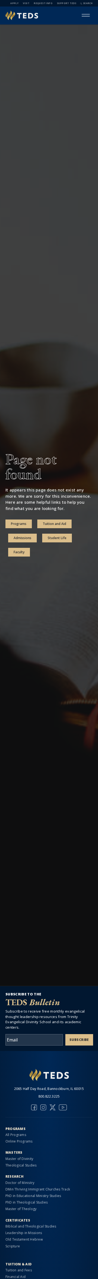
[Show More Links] (86, 15)
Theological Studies (21, 1165)
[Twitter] (53, 1107)
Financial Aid (15, 1276)
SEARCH (88, 3)
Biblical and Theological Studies (30, 1226)
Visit (26, 3)
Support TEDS (66, 3)
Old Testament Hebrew (24, 1239)
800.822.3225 (49, 1096)
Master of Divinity (19, 1158)
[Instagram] (43, 1107)
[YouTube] (63, 1107)
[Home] (21, 15)
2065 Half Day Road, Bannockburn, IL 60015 (49, 1088)
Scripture (12, 1246)
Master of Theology (20, 1209)
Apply (14, 3)
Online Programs (19, 1141)
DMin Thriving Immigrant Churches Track (37, 1189)
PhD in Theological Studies (26, 1202)
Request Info (43, 3)
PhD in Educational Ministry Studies (33, 1195)
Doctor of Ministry (19, 1182)
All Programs (15, 1134)
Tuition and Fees (18, 1270)
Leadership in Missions (23, 1233)
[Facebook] (34, 1107)
